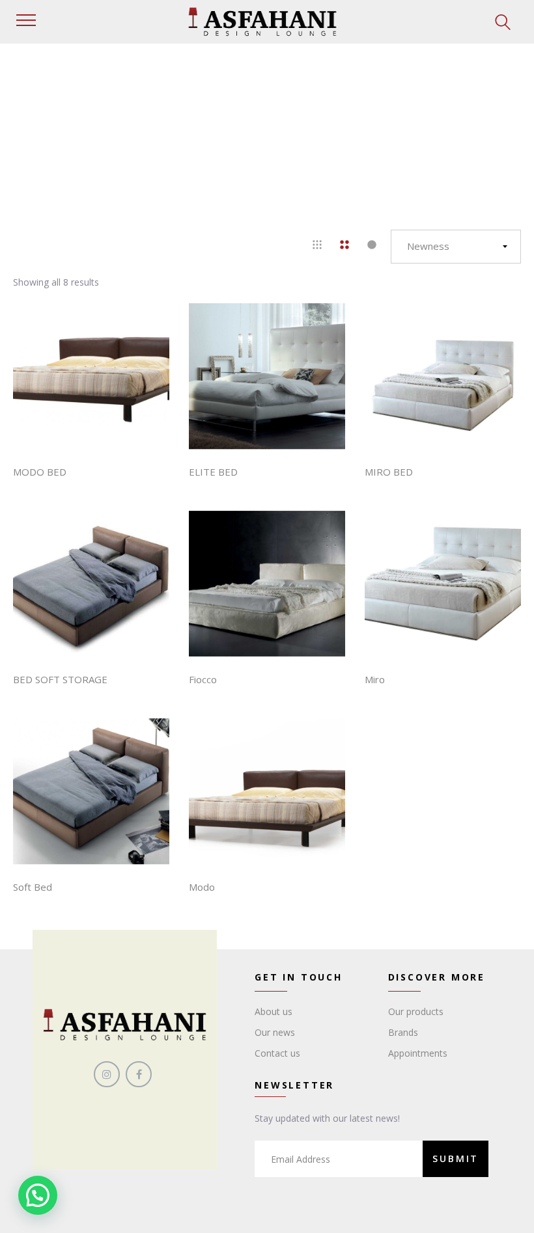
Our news (275, 1032)
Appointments (417, 1053)
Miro (375, 679)
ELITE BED (213, 471)
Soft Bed (32, 886)
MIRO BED (389, 471)
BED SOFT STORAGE (60, 679)
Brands (403, 1032)
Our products (415, 1011)
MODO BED (39, 471)
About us (273, 1011)
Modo (202, 886)
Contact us (277, 1053)
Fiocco (203, 679)
